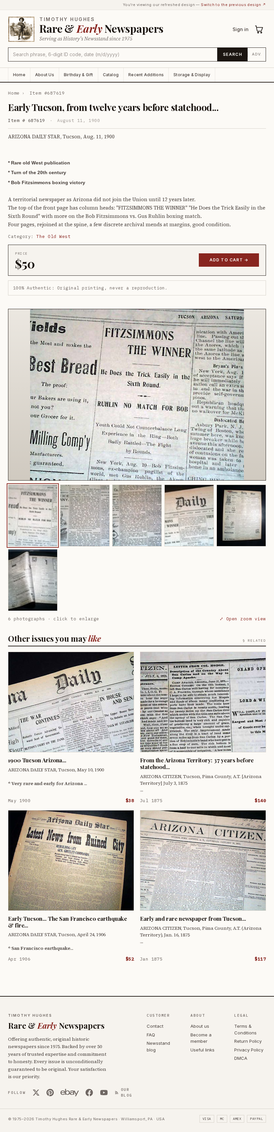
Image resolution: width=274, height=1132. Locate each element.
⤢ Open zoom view (243, 619)
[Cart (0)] (259, 29)
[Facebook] (89, 1092)
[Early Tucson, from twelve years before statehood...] (32, 515)
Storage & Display (191, 74)
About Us (44, 74)
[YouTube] (104, 1092)
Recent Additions (146, 74)
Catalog (111, 74)
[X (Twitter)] (36, 1092)
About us (199, 1026)
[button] (137, 395)
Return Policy (248, 1041)
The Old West (53, 236)
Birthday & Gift (78, 74)
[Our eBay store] (69, 1092)
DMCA (240, 1058)
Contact (155, 1026)
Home (19, 74)
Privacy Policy (248, 1049)
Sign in (241, 29)
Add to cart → (229, 259)
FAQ (151, 1034)
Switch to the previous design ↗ (233, 4)
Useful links (202, 1049)
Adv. (257, 54)
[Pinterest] (50, 1092)
